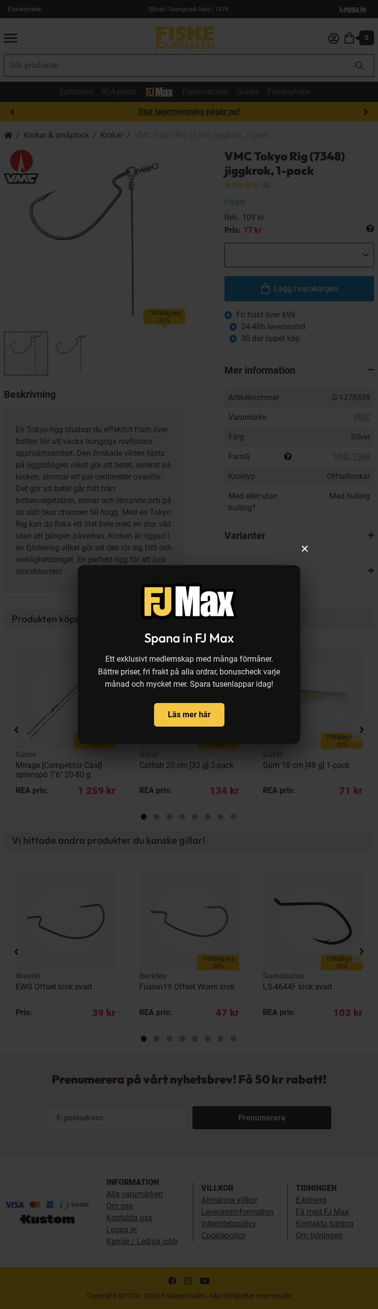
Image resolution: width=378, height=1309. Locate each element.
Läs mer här (189, 714)
